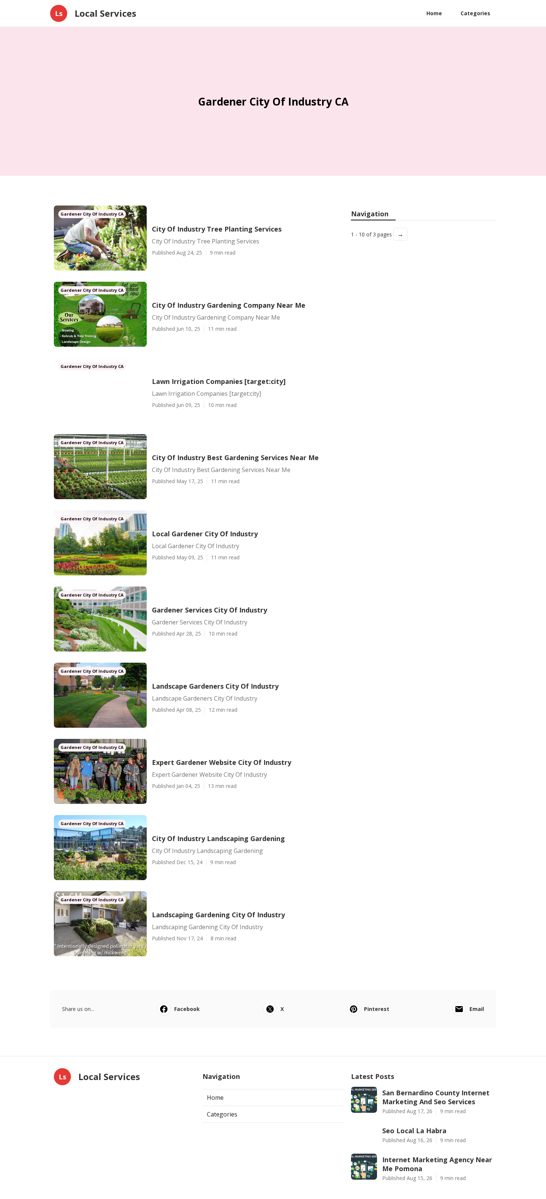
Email (476, 1008)
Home (434, 13)
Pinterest (376, 1008)
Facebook (187, 1008)
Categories (475, 13)
